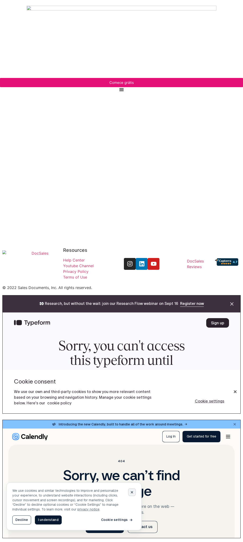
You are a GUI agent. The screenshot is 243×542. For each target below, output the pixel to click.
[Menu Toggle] (121, 89)
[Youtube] (153, 264)
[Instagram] (130, 264)
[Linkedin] (142, 264)
